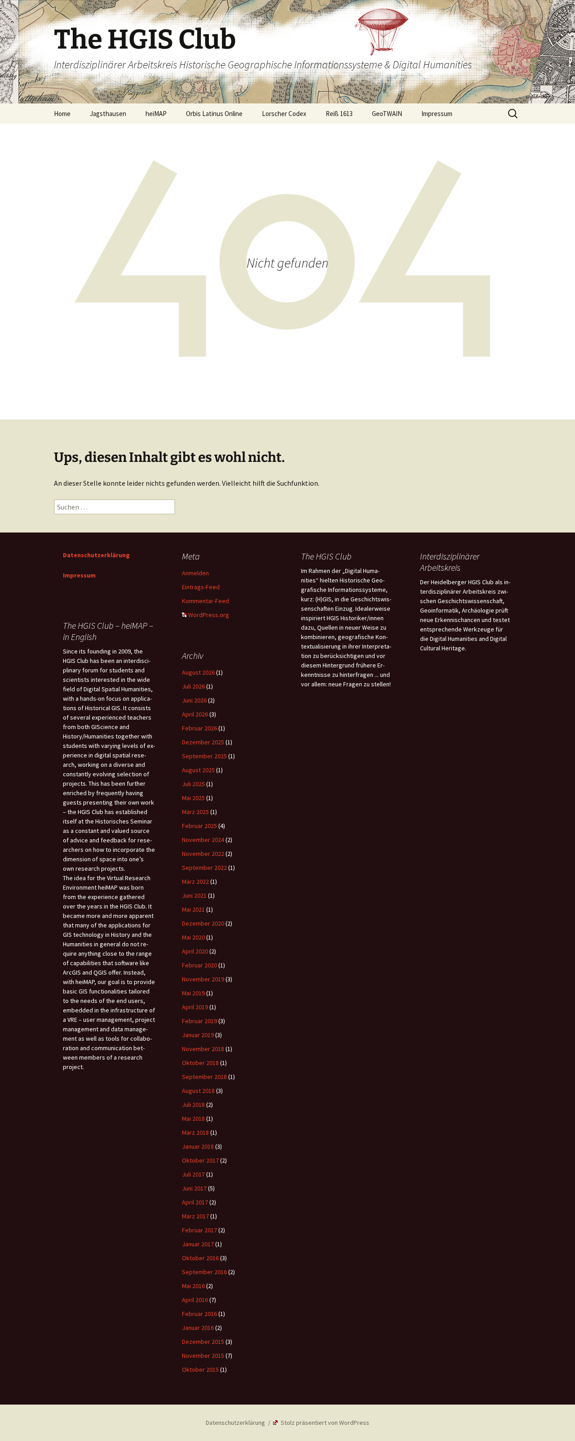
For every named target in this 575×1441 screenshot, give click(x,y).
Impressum (436, 113)
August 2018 (198, 1091)
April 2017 (195, 1202)
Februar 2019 (199, 1021)
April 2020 (195, 951)
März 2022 (195, 881)
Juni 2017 (194, 1188)
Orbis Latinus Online (214, 113)
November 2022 (203, 854)
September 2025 (204, 756)
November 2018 (203, 1049)
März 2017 (195, 1216)
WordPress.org (208, 615)
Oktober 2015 (200, 1369)
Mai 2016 (193, 1286)
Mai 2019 (193, 993)
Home (62, 113)
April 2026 (195, 714)
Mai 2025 (193, 798)
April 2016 (195, 1300)
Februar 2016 (199, 1314)
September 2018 (204, 1077)
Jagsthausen (108, 113)
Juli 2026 (193, 686)
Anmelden (195, 573)
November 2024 (203, 840)
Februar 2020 (199, 965)
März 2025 (195, 812)
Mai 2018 (193, 1118)
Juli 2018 (193, 1105)
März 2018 (195, 1132)
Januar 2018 (198, 1146)
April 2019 (195, 1007)
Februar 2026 (199, 728)
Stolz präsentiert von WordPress (324, 1423)
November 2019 (203, 979)
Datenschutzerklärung (96, 555)
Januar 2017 (198, 1244)
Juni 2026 (194, 700)
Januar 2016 (198, 1328)
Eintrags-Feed (201, 587)
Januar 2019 (198, 1035)
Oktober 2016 (200, 1258)
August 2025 (198, 770)
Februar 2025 (199, 826)
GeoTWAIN (387, 113)
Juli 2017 (193, 1174)
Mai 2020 (193, 937)
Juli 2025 (193, 784)
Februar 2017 (199, 1230)
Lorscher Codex (284, 113)
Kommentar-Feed (205, 601)
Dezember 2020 (203, 923)
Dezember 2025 (203, 742)
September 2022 (204, 868)
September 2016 (204, 1272)
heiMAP (156, 113)
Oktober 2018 (200, 1063)
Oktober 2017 (200, 1160)
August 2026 (198, 672)
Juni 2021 (194, 895)
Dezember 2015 (203, 1342)
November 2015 (203, 1355)
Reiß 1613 (339, 113)
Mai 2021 (193, 909)
